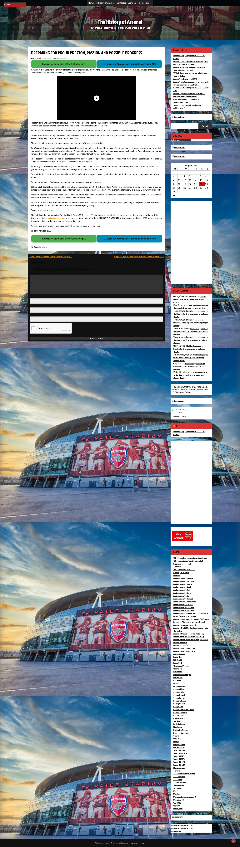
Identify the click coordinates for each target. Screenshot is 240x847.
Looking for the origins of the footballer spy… (50, 256)
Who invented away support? (184, 797)
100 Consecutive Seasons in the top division (190, 558)
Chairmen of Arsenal (181, 665)
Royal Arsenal (178, 747)
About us (176, 575)
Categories (144, 3)
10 (173, 180)
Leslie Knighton (179, 724)
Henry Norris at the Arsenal (183, 709)
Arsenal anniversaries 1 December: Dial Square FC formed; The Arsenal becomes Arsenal (191, 620)
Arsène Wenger (179, 654)
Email (33, 306)
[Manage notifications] (233, 841)
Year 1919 (176, 805)
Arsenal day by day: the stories (185, 625)
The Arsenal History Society (184, 773)
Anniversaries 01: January (183, 578)
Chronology (177, 668)
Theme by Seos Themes (137, 843)
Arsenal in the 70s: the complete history (188, 636)
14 (195, 180)
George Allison (178, 689)
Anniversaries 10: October (183, 604)
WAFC (175, 791)
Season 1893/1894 (180, 753)
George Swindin (179, 698)
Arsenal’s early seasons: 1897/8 (185, 79)
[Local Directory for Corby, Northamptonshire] (177, 817)
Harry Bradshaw (179, 700)
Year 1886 (177, 802)
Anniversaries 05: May (181, 590)
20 (190, 184)
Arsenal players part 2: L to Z (184, 651)
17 (173, 184)
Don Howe (177, 680)
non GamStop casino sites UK (182, 825)
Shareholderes (179, 767)
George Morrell (179, 695)
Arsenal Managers (180, 642)
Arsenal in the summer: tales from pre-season (190, 639)
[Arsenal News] (178, 117)
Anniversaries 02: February (183, 581)
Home (91, 3)
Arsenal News (178, 416)
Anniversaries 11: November (183, 607)
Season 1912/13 (179, 765)
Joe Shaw (177, 721)
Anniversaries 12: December (183, 610)
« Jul (173, 194)
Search (205, 126)
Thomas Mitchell (179, 782)
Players (176, 741)
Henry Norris (178, 706)
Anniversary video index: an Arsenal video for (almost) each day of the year (190, 615)
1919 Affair (177, 566)
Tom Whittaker (178, 785)
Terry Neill (177, 770)
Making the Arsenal (180, 730)
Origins (176, 735)
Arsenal (44, 247)
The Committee (179, 776)
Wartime (176, 794)
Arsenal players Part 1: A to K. (184, 648)
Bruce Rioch (177, 663)
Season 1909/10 (179, 759)
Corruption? (177, 677)
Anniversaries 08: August (183, 598)
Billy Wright (177, 660)
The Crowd (177, 779)
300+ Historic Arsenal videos (184, 569)
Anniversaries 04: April (182, 587)
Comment (35, 273)
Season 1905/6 (178, 756)
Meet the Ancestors (181, 733)
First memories (179, 686)
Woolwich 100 (178, 800)
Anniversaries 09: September (184, 601)
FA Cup (175, 683)
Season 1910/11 (179, 762)
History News (178, 715)
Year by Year (177, 808)
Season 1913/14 (179, 750)
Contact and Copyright (126, 3)
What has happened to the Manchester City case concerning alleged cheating (190, 314)
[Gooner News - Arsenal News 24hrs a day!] (178, 156)
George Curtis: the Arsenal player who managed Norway (189, 299)
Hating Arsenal (179, 703)
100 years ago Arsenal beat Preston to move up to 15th (139, 256)
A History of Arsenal (105, 3)
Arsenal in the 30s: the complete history (188, 633)
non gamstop (176, 831)
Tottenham (177, 788)
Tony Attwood (63, 58)
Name (33, 297)
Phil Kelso (177, 738)
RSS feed (179, 426)
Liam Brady (177, 727)
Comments (177, 671)
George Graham (179, 692)
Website (34, 315)
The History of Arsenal (120, 21)
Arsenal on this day (180, 645)
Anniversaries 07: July (181, 596)
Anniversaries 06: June (182, 593)
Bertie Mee (177, 657)
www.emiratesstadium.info (54, 218)
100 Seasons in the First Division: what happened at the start (188, 562)
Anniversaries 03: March (182, 584)
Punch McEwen (179, 744)
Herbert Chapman (180, 712)
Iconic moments (179, 718)
